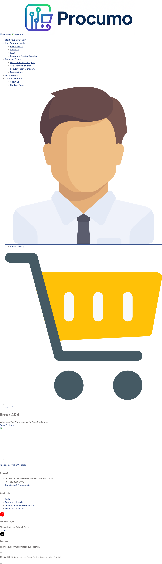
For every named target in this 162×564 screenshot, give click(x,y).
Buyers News (11, 75)
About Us (14, 49)
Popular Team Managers (22, 68)
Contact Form (17, 85)
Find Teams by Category (22, 62)
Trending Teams (13, 59)
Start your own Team (15, 39)
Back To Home (7, 425)
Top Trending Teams (20, 65)
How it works (16, 46)
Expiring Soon (16, 72)
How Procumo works (15, 43)
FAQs (12, 52)
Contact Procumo (14, 78)
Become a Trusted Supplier (23, 56)
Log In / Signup (17, 246)
